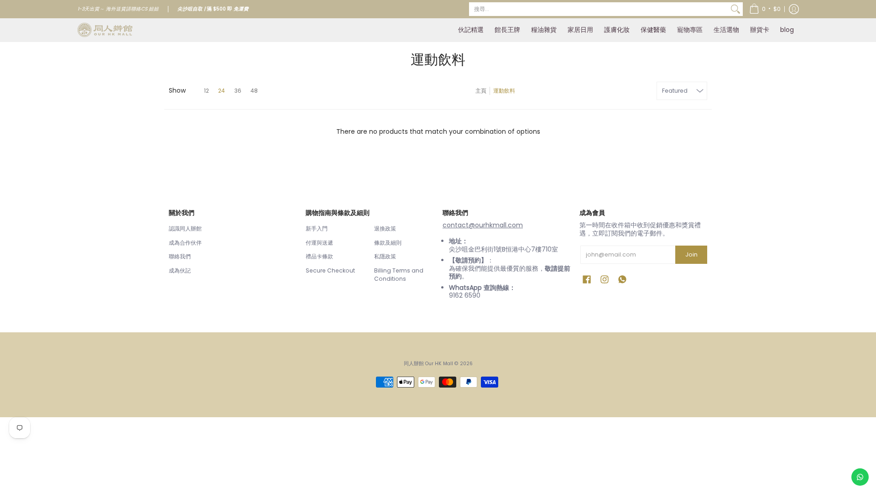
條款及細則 (388, 242)
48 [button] (254, 90)
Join (691, 254)
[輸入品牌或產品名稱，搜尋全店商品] (735, 9)
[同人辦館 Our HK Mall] (105, 30)
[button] (765, 9)
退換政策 (385, 228)
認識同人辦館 (185, 228)
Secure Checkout (330, 270)
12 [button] (206, 90)
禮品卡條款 (319, 256)
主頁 (480, 90)
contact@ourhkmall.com (483, 225)
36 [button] (237, 90)
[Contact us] (860, 477)
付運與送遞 (319, 242)
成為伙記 (180, 270)
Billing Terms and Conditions (398, 275)
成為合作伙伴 (185, 242)
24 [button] (221, 90)
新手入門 (317, 228)
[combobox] (598, 9)
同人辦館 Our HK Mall (428, 363)
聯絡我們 (180, 256)
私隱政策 (385, 256)
